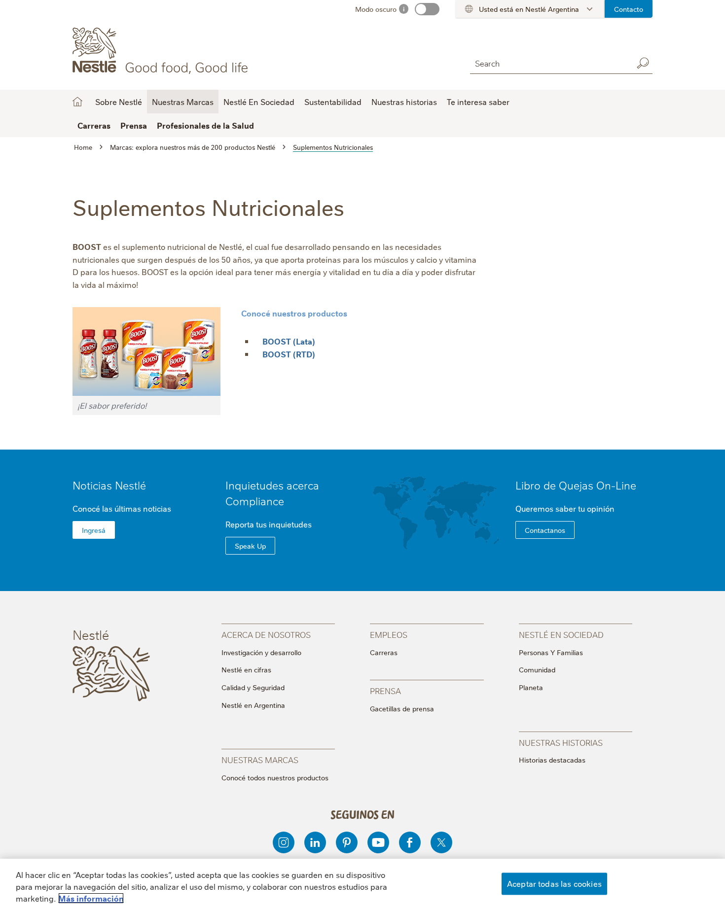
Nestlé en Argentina (253, 704)
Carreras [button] (93, 125)
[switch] (427, 9)
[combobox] (549, 62)
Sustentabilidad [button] (333, 101)
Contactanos (545, 529)
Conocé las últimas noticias (121, 508)
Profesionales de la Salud (205, 125)
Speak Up (250, 545)
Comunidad (537, 669)
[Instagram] (283, 842)
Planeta (531, 687)
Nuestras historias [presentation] (561, 742)
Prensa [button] (133, 125)
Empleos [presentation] (388, 634)
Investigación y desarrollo (261, 652)
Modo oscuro (376, 8)
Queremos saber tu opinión (565, 508)
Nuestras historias (404, 101)
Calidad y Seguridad (253, 687)
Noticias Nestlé (109, 485)
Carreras (384, 652)
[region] (362, 884)
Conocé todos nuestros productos (274, 777)
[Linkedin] (315, 842)
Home (77, 101)
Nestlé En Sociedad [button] (258, 101)
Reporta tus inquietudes (268, 524)
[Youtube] (378, 842)
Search (642, 63)
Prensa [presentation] (385, 690)
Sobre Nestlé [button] (118, 101)
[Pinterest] (347, 842)
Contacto (628, 8)
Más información (91, 898)
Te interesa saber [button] (478, 101)
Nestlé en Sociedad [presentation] (561, 634)
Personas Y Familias (551, 652)
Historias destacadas (552, 759)
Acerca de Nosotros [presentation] (266, 634)
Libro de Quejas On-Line (575, 485)
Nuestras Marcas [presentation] (259, 759)
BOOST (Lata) (288, 341)
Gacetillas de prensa (402, 708)
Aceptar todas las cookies (554, 883)
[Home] (162, 51)
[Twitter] (441, 842)
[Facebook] (410, 842)
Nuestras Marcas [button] (183, 101)
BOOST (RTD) (288, 354)
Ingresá (94, 529)
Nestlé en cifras (246, 669)
